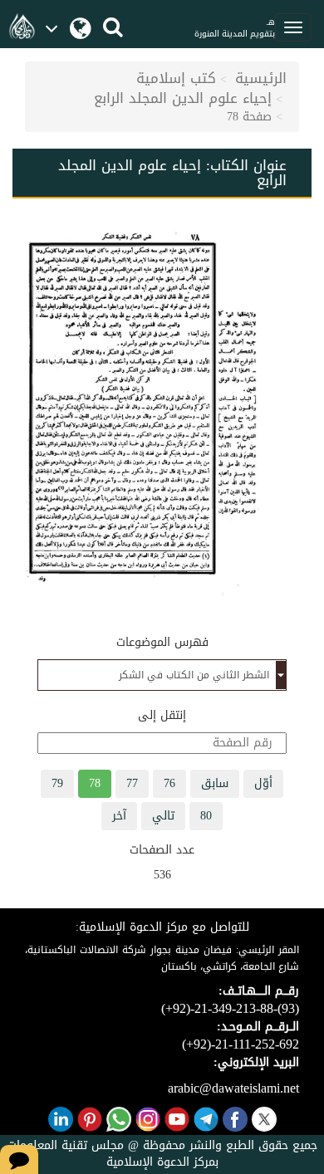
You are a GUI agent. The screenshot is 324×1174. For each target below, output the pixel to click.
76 (169, 783)
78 (95, 783)
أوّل (263, 783)
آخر (119, 816)
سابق (214, 783)
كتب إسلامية (176, 78)
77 (132, 783)
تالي (163, 816)
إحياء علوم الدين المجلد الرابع (183, 98)
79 (57, 783)
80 (206, 816)
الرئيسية (261, 78)
